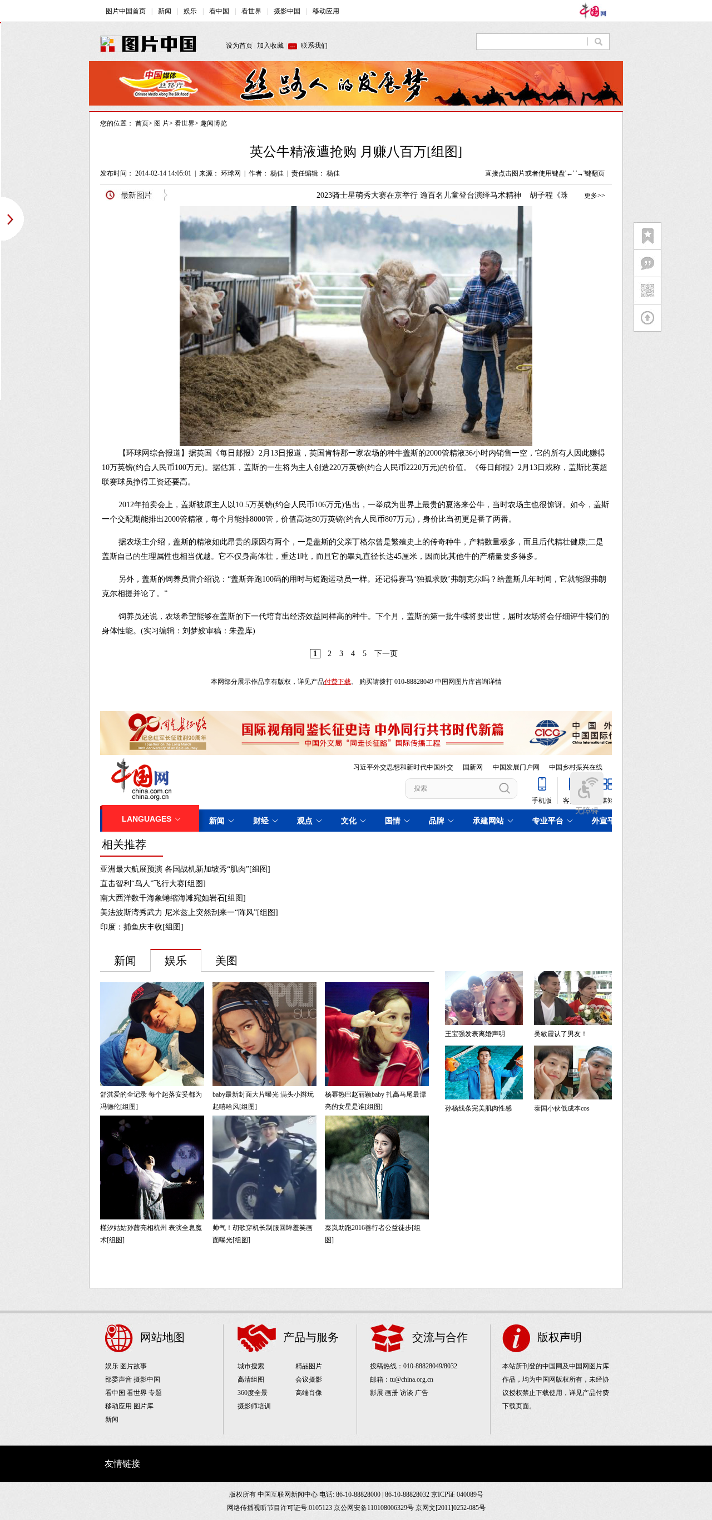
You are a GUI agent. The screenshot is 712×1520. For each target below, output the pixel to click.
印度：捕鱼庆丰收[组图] (142, 927)
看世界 (185, 123)
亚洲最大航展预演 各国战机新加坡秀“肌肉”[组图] (185, 869)
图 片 (161, 123)
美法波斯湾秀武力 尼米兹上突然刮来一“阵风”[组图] (189, 912)
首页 (142, 123)
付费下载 (337, 682)
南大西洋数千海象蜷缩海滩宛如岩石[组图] (173, 898)
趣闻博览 (213, 123)
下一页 (386, 653)
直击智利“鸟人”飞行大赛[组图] (153, 883)
